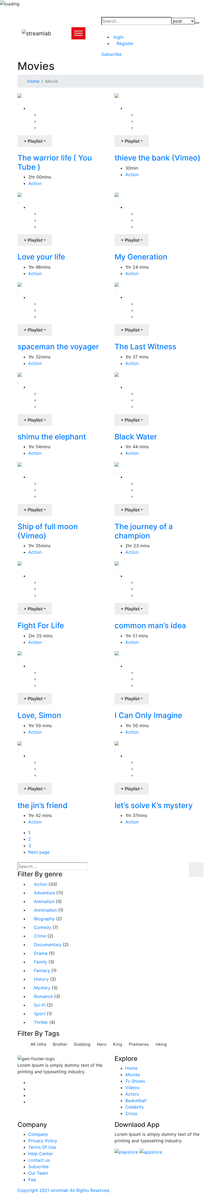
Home (33, 81)
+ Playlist (33, 141)
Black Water (136, 436)
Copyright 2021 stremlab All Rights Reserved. (64, 1190)
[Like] (18, 101)
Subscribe (38, 1166)
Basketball (135, 1100)
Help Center (40, 1153)
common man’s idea (150, 625)
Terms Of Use (42, 1147)
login (117, 37)
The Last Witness (145, 346)
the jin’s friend (43, 805)
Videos (132, 1087)
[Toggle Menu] (78, 33)
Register (124, 43)
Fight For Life (41, 625)
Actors (132, 1094)
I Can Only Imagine (148, 715)
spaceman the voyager (58, 346)
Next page (39, 852)
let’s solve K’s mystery (154, 805)
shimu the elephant (52, 436)
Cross (131, 1113)
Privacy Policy (42, 1140)
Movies (132, 1074)
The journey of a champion (144, 531)
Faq (32, 1179)
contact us (39, 1160)
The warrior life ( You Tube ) (55, 162)
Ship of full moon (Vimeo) (48, 531)
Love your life (41, 256)
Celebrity (134, 1107)
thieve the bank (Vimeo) (158, 157)
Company (38, 1134)
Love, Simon (39, 715)
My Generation (141, 256)
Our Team (38, 1173)
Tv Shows (135, 1081)
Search (196, 869)
